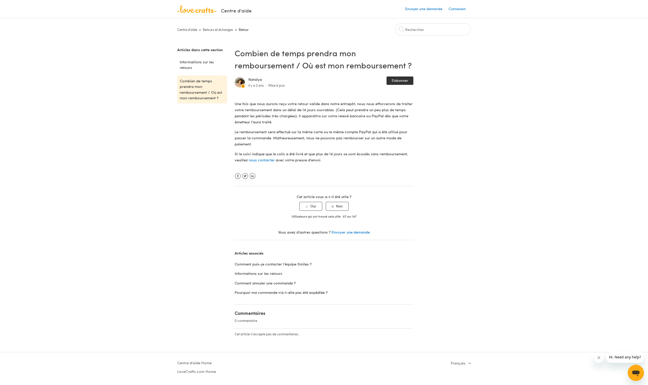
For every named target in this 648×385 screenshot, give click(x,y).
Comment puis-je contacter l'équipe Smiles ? (273, 263)
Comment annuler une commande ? (265, 282)
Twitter (245, 176)
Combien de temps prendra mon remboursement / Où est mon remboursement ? (201, 89)
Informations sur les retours (197, 64)
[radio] (310, 206)
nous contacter (262, 159)
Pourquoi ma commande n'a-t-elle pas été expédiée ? (281, 292)
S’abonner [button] (400, 80)
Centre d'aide (187, 29)
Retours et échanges (218, 29)
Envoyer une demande (423, 8)
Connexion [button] (457, 8)
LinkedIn (252, 176)
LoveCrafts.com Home (196, 371)
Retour (244, 29)
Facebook (238, 176)
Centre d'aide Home (194, 362)
